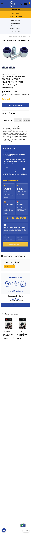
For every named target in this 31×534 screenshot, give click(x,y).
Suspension (6, 161)
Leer (4, 331)
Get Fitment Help (15, 248)
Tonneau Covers (15, 31)
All (10, 159)
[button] (25, 4)
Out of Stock (21, 159)
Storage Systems (15, 26)
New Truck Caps (15, 20)
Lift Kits (15, 13)
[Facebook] (9, 113)
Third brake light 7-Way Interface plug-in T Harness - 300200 (22, 334)
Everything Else (15, 16)
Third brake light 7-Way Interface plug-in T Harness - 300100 (8, 334)
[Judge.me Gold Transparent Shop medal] (15, 284)
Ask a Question (10, 266)
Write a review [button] (15, 305)
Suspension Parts (8, 163)
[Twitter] (12, 113)
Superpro (4, 74)
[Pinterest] (14, 113)
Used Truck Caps (15, 23)
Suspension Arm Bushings (17, 161)
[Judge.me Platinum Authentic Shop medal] (8, 284)
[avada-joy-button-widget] (4, 530)
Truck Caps (15, 10)
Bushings (14, 159)
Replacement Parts (15, 28)
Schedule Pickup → (15, 244)
